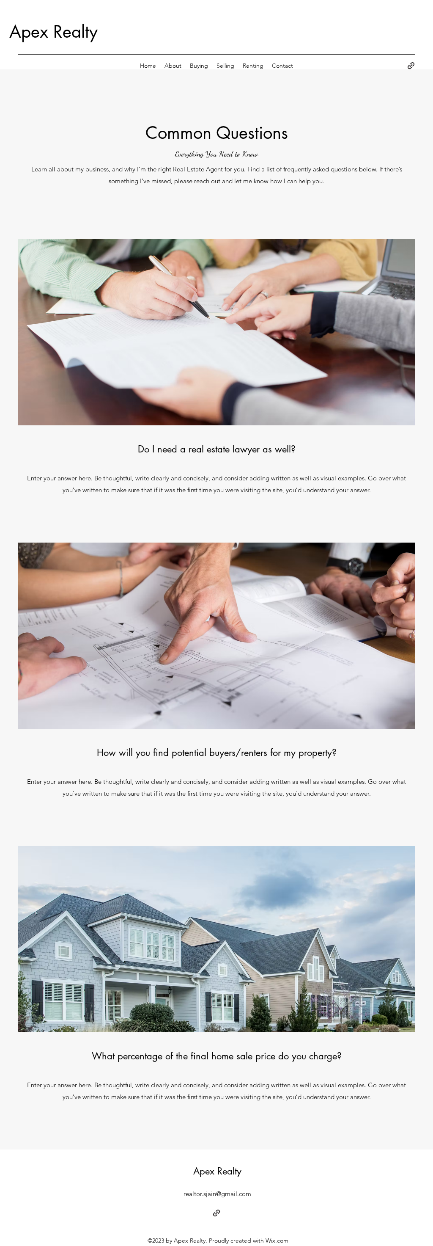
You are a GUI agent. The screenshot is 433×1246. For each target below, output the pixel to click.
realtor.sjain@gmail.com (217, 1194)
